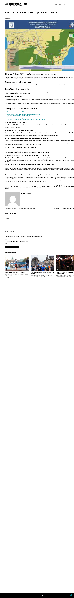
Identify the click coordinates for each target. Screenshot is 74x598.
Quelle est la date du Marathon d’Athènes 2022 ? (15, 111)
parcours (68, 186)
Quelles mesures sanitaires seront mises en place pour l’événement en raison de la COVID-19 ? (24, 116)
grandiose (43, 186)
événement (34, 186)
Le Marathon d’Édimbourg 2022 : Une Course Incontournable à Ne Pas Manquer (42, 272)
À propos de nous (57, 4)
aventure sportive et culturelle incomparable (7, 187)
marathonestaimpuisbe (26, 193)
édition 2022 (30, 187)
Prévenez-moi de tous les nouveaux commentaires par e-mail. (17, 241)
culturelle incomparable (25, 187)
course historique (20, 187)
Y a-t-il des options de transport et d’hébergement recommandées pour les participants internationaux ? (25, 118)
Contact (65, 4)
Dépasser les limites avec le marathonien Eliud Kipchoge (15, 272)
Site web (6, 234)
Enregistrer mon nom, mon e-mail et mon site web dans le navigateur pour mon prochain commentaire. (24, 236)
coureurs (16, 186)
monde (64, 186)
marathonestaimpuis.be (18, 3)
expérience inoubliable (39, 187)
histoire (47, 186)
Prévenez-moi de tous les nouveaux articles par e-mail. (16, 243)
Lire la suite (7, 277)
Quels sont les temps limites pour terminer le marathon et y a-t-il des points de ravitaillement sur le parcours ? (26, 119)
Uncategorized (8, 18)
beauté (12, 186)
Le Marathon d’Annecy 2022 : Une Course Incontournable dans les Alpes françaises (20, 208)
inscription (51, 186)
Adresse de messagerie (9, 231)
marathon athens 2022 (60, 186)
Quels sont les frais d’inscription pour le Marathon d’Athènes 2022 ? (19, 115)
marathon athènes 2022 (56, 186)
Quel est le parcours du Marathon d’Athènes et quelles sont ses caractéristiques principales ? (23, 114)
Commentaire (8, 218)
